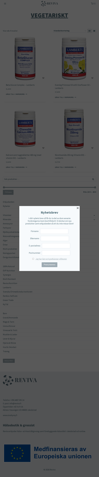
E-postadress (34, 245)
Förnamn (35, 231)
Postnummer (34, 253)
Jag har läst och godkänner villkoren (51, 259)
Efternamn (34, 238)
